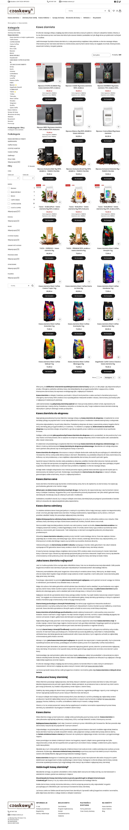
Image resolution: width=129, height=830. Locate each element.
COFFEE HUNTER (15, 42)
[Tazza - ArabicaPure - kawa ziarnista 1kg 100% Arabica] (49, 194)
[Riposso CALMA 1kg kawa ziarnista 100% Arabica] (78, 73)
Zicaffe (12, 105)
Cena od (11, 175)
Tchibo (12, 94)
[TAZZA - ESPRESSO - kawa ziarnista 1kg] (49, 236)
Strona (94, 377)
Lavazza (12, 71)
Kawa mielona (12, 110)
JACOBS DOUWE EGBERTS (18, 64)
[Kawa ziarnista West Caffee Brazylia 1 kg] (108, 236)
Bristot (12, 53)
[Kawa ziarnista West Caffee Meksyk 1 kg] (49, 349)
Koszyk (60, 811)
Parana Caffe (14, 80)
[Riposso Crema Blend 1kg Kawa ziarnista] (108, 116)
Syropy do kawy (13, 112)
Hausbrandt (13, 58)
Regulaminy (40, 811)
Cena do (25, 175)
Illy (10, 62)
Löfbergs (12, 76)
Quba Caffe (14, 108)
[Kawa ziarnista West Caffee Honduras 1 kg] (108, 273)
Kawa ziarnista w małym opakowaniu (22, 37)
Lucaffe (12, 78)
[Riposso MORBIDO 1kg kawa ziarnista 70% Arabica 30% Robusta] (108, 73)
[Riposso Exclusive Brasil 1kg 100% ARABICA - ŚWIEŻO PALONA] (79, 156)
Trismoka (13, 96)
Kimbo (12, 67)
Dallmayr (13, 46)
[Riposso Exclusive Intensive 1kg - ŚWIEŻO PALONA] (108, 156)
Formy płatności (85, 809)
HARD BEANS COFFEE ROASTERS (20, 60)
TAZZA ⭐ (13, 92)
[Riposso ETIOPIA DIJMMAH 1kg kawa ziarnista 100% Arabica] (49, 73)
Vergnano (13, 103)
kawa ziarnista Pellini (95, 666)
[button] (109, 10)
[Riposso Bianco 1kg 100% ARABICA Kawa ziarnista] (78, 116)
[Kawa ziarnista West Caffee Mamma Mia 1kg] (108, 311)
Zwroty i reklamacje (42, 814)
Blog (103, 811)
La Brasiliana (14, 74)
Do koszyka (49, 99)
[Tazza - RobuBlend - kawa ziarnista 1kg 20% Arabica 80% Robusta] (108, 194)
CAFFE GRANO (15, 200)
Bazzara (12, 51)
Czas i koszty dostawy (87, 811)
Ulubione (61, 816)
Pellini (11, 83)
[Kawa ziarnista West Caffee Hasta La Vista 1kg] (79, 273)
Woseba (12, 101)
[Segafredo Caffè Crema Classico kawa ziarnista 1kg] (108, 349)
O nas (38, 806)
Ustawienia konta (63, 814)
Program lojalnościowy (65, 809)
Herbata (10, 117)
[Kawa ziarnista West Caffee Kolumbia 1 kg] (49, 311)
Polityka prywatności (43, 809)
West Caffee (14, 99)
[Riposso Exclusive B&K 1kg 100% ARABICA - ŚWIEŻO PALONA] (49, 156)
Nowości (10, 121)
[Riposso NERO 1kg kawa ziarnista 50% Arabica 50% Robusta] (49, 115)
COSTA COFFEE (16, 208)
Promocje (11, 123)
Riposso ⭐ (13, 85)
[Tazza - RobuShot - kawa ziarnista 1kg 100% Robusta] (78, 194)
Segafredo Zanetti (16, 87)
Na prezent (11, 119)
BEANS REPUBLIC (15, 55)
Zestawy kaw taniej (14, 33)
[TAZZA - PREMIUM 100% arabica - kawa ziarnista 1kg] (78, 236)
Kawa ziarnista (107, 806)
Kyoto (12, 69)
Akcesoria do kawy (14, 114)
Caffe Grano (14, 40)
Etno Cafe (13, 49)
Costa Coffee (14, 44)
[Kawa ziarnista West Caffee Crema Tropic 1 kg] (49, 273)
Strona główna (12, 23)
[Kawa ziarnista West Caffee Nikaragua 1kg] (79, 349)
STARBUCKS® (14, 89)
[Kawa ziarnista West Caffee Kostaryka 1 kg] (79, 311)
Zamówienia (62, 806)
